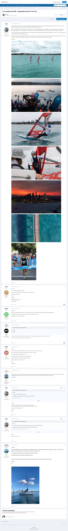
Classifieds (22, 5)
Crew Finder (15, 15)
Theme (34, 527)
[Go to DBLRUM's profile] (6, 451)
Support (37, 5)
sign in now (24, 511)
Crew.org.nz (4, 2)
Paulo (6, 286)
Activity (7, 5)
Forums (3, 5)
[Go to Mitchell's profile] (6, 314)
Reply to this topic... (11, 516)
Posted (15, 23)
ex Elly (6, 324)
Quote (14, 282)
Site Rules (32, 5)
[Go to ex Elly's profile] (6, 331)
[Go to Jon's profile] (6, 376)
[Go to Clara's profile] (3, 15)
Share (56, 14)
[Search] (65, 5)
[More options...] (65, 23)
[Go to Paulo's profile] (6, 292)
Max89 (6, 346)
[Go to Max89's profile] (6, 352)
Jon (6, 370)
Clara (7, 14)
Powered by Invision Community (34, 529)
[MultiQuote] (12, 282)
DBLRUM (6, 445)
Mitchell (6, 308)
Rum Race (27, 5)
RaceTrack (17, 5)
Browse (12, 5)
